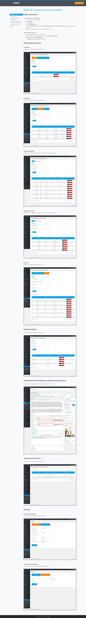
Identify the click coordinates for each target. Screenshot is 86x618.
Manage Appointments (15, 18)
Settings (12, 26)
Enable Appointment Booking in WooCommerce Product (16, 22)
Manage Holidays (14, 19)
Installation (13, 16)
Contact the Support (79, 3)
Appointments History (15, 24)
